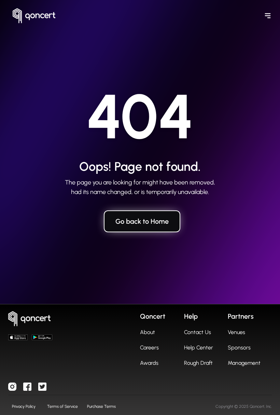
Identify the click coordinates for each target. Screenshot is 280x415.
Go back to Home (142, 221)
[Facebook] (27, 387)
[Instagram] (12, 387)
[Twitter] (42, 387)
